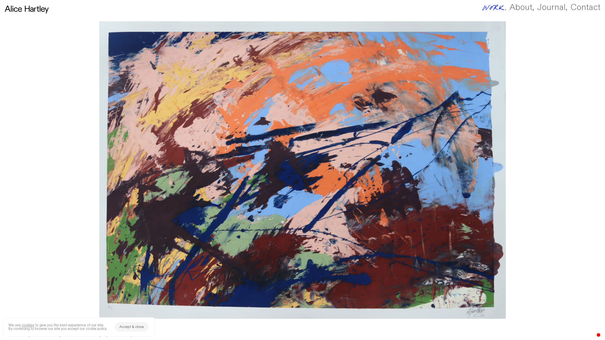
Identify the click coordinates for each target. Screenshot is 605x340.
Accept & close (131, 327)
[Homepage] (27, 9)
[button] (302, 170)
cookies (28, 325)
